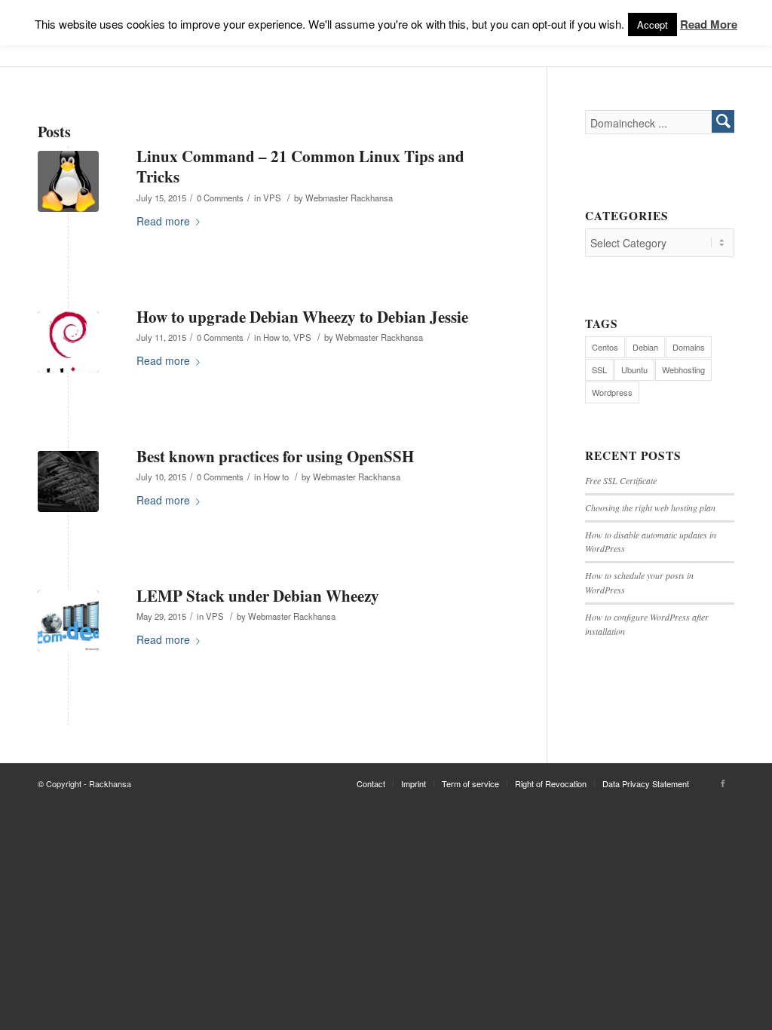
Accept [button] (652, 24)
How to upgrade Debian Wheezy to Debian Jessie (302, 316)
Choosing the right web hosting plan (650, 507)
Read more (163, 220)
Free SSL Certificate (621, 480)
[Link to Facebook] (723, 782)
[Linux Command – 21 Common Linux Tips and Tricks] (68, 181)
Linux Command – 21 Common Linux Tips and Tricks (300, 166)
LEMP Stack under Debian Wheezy (257, 595)
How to (276, 337)
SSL (599, 369)
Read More (708, 24)
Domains (688, 347)
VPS (272, 198)
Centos (605, 347)
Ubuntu (634, 369)
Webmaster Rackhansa (349, 198)
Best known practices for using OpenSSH (275, 456)
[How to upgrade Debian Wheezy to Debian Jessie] (68, 341)
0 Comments (220, 198)
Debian (645, 347)
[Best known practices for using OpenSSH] (68, 481)
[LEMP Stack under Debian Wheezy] (68, 620)
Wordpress (612, 392)
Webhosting (683, 369)
